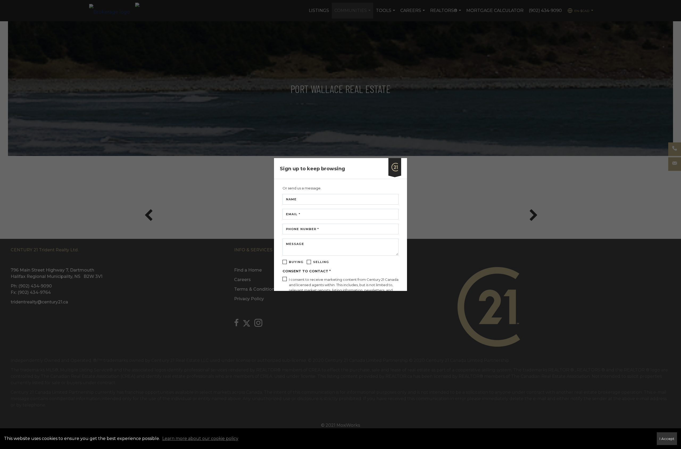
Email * (293, 214)
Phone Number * (302, 229)
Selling (321, 262)
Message (295, 244)
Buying (296, 262)
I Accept (666, 439)
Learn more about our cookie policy (200, 438)
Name (291, 199)
